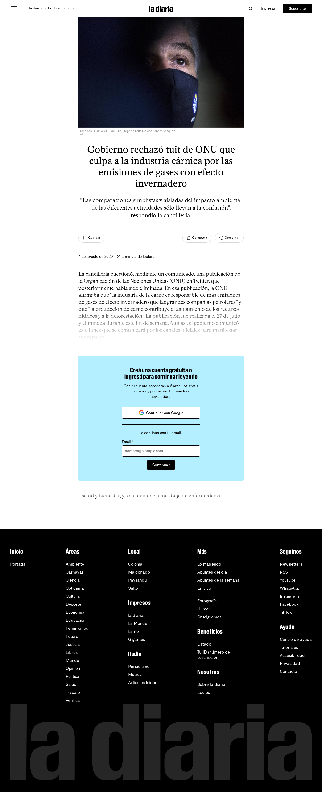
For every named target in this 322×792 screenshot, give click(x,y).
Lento (133, 631)
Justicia (73, 644)
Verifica (73, 700)
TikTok (286, 612)
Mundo (72, 660)
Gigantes (136, 639)
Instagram (289, 596)
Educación (76, 620)
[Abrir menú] (14, 8)
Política (72, 676)
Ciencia (73, 580)
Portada (17, 564)
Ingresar (268, 8)
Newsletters (291, 564)
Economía (75, 612)
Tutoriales (289, 647)
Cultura (73, 596)
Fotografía (207, 601)
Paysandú (137, 580)
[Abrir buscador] (250, 8)
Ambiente (75, 564)
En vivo (204, 588)
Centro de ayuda (296, 639)
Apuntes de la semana (218, 580)
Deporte (73, 604)
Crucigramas (209, 617)
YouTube (288, 580)
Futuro (72, 636)
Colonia (135, 564)
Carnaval (74, 572)
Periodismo (138, 666)
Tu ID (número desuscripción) (213, 655)
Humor (203, 609)
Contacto (288, 671)
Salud (71, 684)
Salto (133, 588)
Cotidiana (75, 588)
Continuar (160, 465)
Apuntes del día (212, 572)
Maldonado (139, 572)
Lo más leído (209, 564)
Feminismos (77, 628)
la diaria (36, 8)
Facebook (289, 604)
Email (127, 442)
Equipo (203, 692)
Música (135, 674)
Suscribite (297, 8)
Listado (204, 644)
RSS (284, 572)
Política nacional (62, 8)
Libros (72, 652)
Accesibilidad (292, 655)
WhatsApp (289, 588)
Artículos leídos (142, 682)
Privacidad (290, 663)
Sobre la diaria (211, 684)
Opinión (73, 668)
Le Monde (137, 623)
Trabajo (73, 692)
